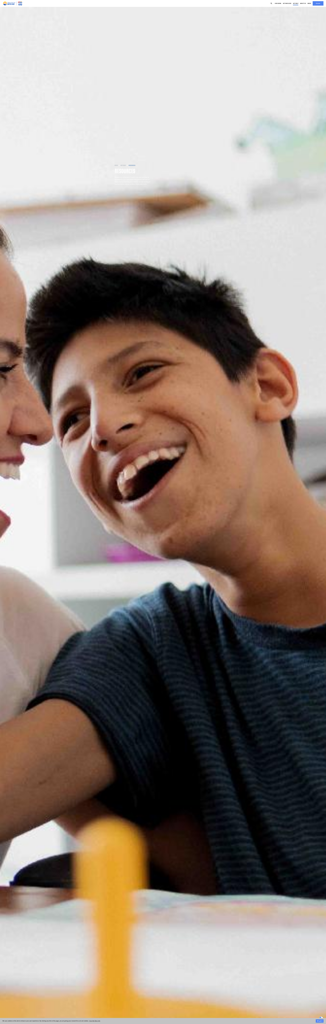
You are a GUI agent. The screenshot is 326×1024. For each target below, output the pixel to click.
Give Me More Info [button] (94, 1021)
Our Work (278, 3)
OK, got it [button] (319, 1021)
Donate (318, 3)
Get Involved (287, 3)
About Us (303, 3)
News (309, 3)
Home (116, 165)
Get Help (295, 3)
